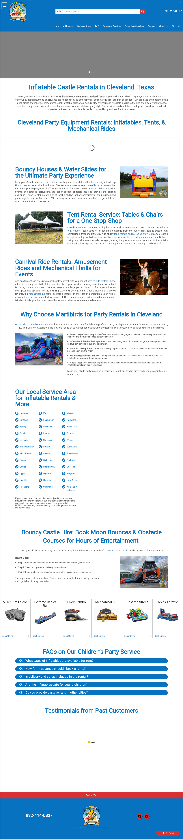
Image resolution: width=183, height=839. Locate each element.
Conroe (23, 460)
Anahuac (47, 453)
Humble (23, 480)
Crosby (23, 433)
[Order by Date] (173, 26)
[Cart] (179, 26)
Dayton (23, 467)
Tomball (70, 433)
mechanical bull (37, 294)
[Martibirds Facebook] (139, 816)
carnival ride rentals (97, 281)
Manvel (70, 413)
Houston (24, 413)
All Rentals (68, 26)
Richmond (48, 426)
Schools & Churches (134, 26)
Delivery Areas (84, 26)
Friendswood (73, 453)
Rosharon (47, 433)
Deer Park (71, 467)
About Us (163, 26)
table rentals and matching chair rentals (135, 234)
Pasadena (24, 487)
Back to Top (91, 795)
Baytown (24, 420)
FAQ (97, 26)
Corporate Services (112, 26)
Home (56, 26)
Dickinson (48, 460)
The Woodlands (27, 446)
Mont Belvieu (26, 453)
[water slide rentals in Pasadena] (91, 54)
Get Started (170, 833)
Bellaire (46, 446)
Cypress (24, 473)
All (58, 11)
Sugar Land (72, 446)
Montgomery (49, 467)
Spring (23, 426)
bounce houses (102, 185)
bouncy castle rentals (117, 550)
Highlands (48, 473)
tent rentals (73, 230)
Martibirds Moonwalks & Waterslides (34, 324)
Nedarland (71, 420)
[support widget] (175, 832)
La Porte (24, 440)
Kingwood (71, 473)
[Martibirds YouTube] (146, 816)
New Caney (72, 480)
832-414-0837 (173, 11)
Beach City (72, 426)
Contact (151, 26)
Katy (45, 413)
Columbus (48, 487)
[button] (13, 54)
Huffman (47, 480)
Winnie (70, 440)
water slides (97, 188)
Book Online (7, 636)
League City (48, 420)
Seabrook (71, 460)
